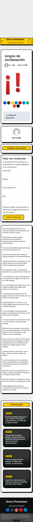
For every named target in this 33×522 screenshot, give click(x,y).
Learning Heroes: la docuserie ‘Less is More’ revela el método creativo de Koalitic (15, 353)
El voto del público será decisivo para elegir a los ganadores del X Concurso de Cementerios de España (16, 313)
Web (4, 196)
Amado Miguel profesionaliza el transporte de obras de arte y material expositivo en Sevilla (15, 388)
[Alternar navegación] (2, 41)
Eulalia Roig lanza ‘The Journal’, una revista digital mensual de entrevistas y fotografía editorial (15, 304)
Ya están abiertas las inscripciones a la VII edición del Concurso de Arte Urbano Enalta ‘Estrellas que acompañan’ (16, 263)
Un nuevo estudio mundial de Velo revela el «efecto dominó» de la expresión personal (16, 321)
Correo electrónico (9, 188)
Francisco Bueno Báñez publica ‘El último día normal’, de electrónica (14, 461)
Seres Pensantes (15, 39)
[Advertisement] (16, 20)
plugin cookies (28, 520)
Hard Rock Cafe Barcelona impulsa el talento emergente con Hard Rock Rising (16, 482)
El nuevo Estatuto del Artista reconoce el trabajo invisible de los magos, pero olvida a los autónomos (16, 287)
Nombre (6, 179)
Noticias (9, 413)
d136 (13, 65)
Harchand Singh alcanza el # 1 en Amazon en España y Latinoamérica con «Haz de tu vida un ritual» (15, 230)
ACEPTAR (16, 520)
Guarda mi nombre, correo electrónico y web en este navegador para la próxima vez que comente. (16, 209)
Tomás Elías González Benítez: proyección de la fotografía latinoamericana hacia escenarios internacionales (15, 439)
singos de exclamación (15, 58)
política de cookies (17, 518)
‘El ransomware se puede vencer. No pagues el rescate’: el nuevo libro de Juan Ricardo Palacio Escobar (16, 296)
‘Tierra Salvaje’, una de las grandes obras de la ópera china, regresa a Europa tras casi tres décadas (16, 278)
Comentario (7, 171)
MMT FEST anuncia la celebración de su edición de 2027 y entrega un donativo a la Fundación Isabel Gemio (16, 372)
